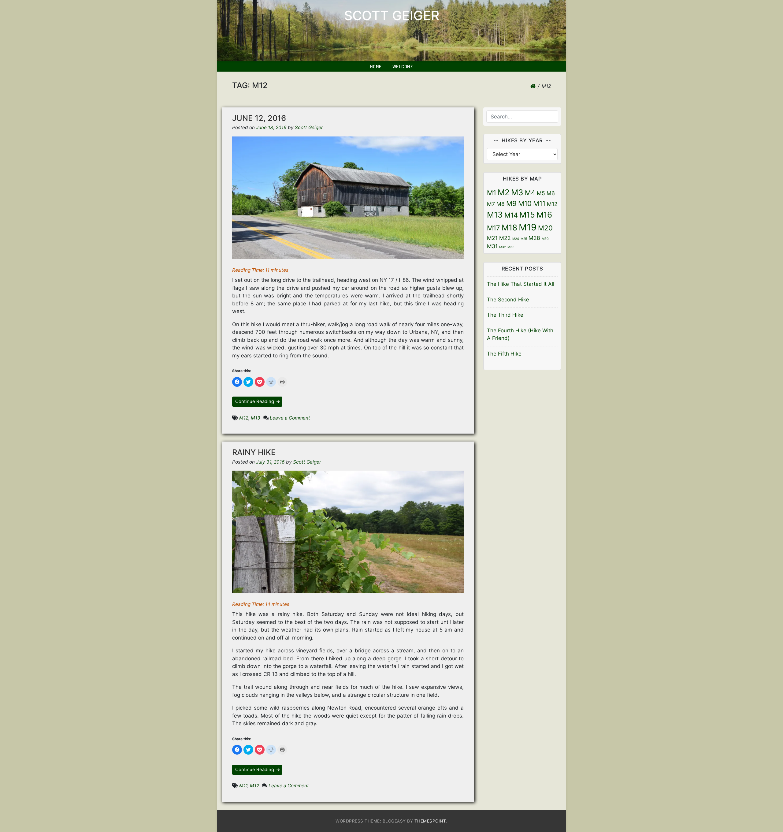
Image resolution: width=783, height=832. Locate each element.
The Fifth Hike (504, 354)
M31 (492, 246)
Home (376, 66)
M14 (511, 215)
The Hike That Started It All (520, 284)
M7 (491, 204)
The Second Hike (508, 300)
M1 (491, 192)
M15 (527, 214)
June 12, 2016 (259, 118)
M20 (545, 228)
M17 (493, 228)
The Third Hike (505, 315)
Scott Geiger (391, 15)
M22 (505, 238)
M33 (510, 247)
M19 (527, 227)
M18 (509, 227)
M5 (541, 193)
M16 (544, 214)
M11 (243, 786)
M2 (504, 192)
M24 (515, 239)
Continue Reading (255, 401)
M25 (524, 239)
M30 (545, 239)
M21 (492, 238)
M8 (500, 204)
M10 (525, 203)
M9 (511, 203)
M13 (255, 418)
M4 (530, 192)
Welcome (402, 66)
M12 (243, 418)
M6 (551, 193)
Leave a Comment (290, 418)
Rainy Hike (254, 452)
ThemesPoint (430, 821)
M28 (534, 238)
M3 (517, 192)
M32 (502, 247)
